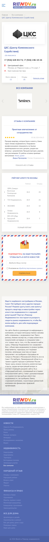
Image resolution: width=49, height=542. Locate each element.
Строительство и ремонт (12, 520)
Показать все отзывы (24, 165)
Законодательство (10, 508)
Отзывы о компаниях (11, 475)
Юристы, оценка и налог (12, 500)
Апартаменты (8, 455)
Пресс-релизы (9, 430)
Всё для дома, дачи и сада (13, 522)
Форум (6, 483)
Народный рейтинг (10, 477)
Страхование (8, 497)
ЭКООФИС (11, 206)
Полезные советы (10, 525)
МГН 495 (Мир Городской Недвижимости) (13, 218)
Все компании (9, 465)
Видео (6, 443)
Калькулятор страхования (13, 505)
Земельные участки (11, 463)
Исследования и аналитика (13, 440)
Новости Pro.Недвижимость (14, 427)
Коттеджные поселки (11, 460)
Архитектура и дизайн (12, 517)
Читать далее (19, 156)
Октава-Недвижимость (36, 158)
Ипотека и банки (9, 495)
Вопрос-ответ (8, 480)
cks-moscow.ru (10, 55)
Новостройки (8, 452)
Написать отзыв (38, 78)
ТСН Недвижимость (14, 200)
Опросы (6, 485)
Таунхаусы (7, 457)
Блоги (6, 432)
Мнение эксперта (10, 435)
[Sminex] (24, 101)
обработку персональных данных (30, 268)
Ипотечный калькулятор (12, 503)
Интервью (7, 437)
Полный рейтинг (24, 227)
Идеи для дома (9, 528)
